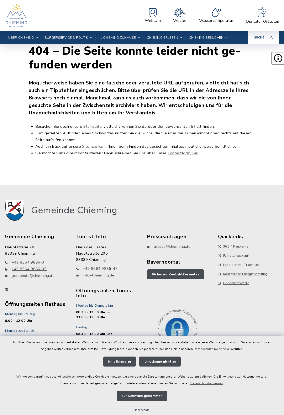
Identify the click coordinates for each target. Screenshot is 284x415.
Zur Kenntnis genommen (142, 396)
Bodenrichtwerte (236, 283)
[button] (278, 58)
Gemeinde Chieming (74, 210)
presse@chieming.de (172, 246)
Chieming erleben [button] (162, 37)
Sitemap (89, 146)
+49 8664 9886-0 (28, 262)
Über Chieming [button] (21, 37)
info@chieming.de (98, 275)
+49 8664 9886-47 (100, 268)
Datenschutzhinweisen (210, 349)
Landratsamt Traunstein (242, 265)
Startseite (92, 126)
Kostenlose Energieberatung (245, 274)
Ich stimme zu (119, 361)
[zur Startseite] (16, 15)
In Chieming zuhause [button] (117, 37)
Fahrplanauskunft (236, 255)
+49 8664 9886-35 (29, 268)
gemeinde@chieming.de (33, 275)
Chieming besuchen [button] (206, 37)
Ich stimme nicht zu (160, 361)
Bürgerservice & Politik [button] (66, 37)
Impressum (142, 410)
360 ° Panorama (235, 246)
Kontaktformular (183, 153)
